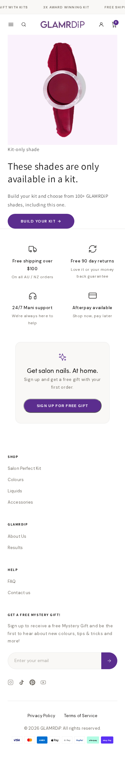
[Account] (101, 24)
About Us (17, 536)
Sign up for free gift (62, 406)
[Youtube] (43, 682)
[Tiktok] (21, 682)
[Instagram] (10, 682)
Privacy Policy (41, 715)
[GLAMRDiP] (63, 24)
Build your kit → (41, 221)
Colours (16, 479)
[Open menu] (11, 24)
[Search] (23, 24)
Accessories (20, 502)
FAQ (12, 581)
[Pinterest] (32, 682)
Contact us (19, 592)
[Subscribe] (109, 660)
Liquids (15, 491)
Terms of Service (80, 715)
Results (15, 547)
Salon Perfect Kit (24, 468)
